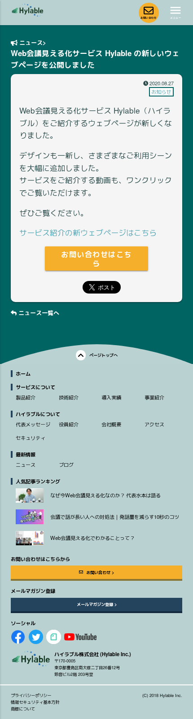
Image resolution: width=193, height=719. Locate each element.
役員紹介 (69, 424)
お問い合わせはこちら (96, 259)
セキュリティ (30, 437)
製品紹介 (25, 397)
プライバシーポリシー (31, 695)
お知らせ (161, 91)
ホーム (23, 373)
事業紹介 (154, 397)
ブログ (66, 464)
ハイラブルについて (38, 414)
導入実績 (111, 397)
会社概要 (111, 424)
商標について (23, 709)
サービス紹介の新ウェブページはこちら (88, 232)
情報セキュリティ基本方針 (35, 702)
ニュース (30, 42)
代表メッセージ (33, 424)
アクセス (154, 424)
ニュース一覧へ (38, 312)
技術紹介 (69, 397)
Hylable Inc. (171, 695)
